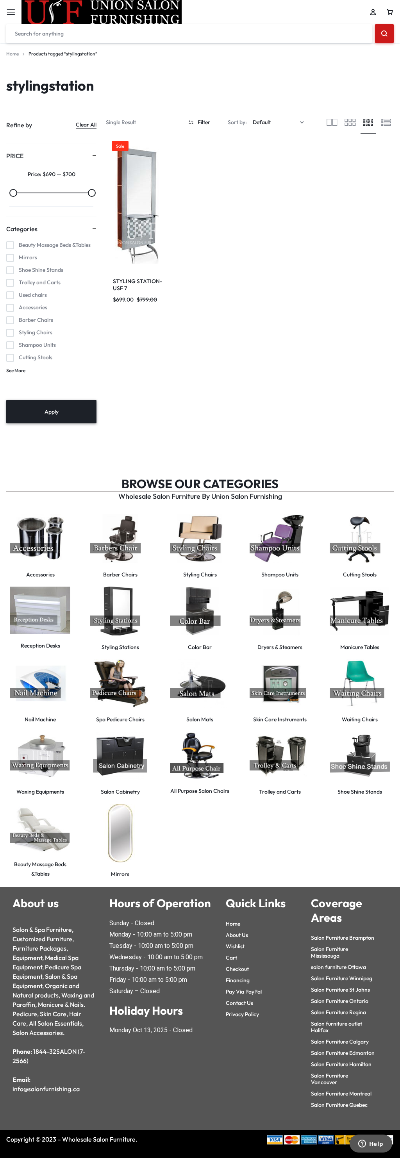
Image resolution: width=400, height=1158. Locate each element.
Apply (52, 411)
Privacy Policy (242, 1014)
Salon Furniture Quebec (339, 1104)
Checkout (237, 968)
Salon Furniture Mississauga (329, 952)
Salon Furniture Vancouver (329, 1079)
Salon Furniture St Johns (340, 989)
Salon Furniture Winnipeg (341, 978)
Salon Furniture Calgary (340, 1041)
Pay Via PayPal (244, 991)
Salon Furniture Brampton (342, 937)
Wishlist (235, 946)
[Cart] (390, 12)
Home (12, 54)
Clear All (86, 124)
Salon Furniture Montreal (341, 1093)
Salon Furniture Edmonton (343, 1052)
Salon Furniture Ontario (339, 1001)
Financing (238, 980)
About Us (237, 935)
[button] (114, 205)
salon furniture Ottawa (338, 967)
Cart (231, 957)
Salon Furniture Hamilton (341, 1064)
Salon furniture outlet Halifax (336, 1027)
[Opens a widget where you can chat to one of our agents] (370, 1144)
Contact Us (239, 1002)
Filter (204, 122)
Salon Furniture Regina (338, 1012)
